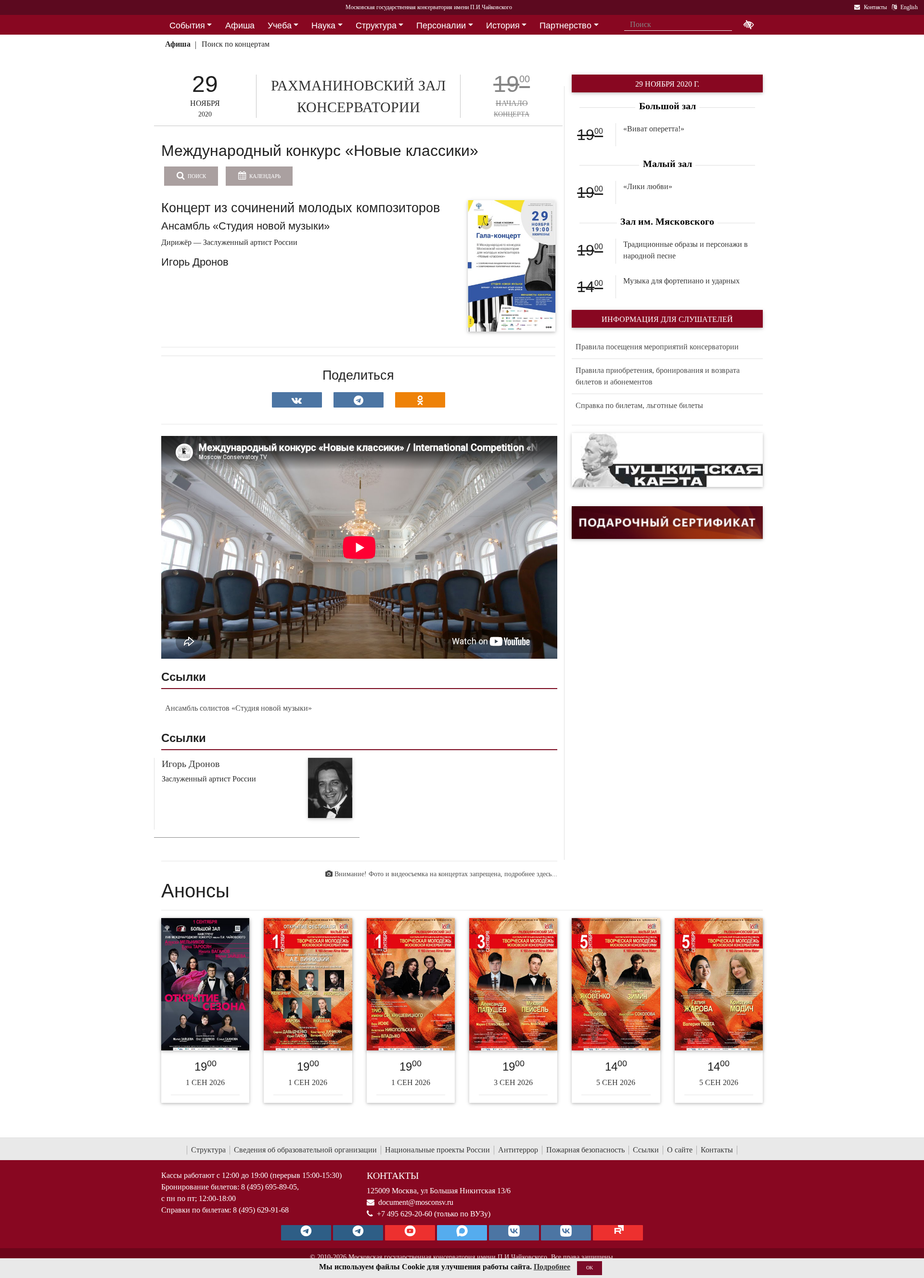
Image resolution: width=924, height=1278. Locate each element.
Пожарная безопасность (585, 1150)
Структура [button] (376, 25)
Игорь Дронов (190, 763)
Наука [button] (323, 25)
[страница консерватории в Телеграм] (306, 1232)
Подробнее (552, 1267)
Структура (208, 1150)
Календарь (264, 176)
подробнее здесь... (530, 874)
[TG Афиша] (358, 1232)
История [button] (503, 25)
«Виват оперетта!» (653, 129)
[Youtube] (410, 1232)
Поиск (196, 176)
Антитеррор (518, 1150)
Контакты (717, 1150)
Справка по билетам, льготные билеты (639, 405)
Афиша (178, 44)
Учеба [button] (280, 25)
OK (589, 1267)
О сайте (680, 1150)
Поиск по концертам (236, 44)
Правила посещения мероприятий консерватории (657, 347)
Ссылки (646, 1150)
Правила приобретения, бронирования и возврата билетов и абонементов (658, 376)
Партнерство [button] (565, 25)
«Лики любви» (647, 186)
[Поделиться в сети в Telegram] (359, 400)
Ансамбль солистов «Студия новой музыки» (238, 708)
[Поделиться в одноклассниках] (420, 400)
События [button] (187, 25)
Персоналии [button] (441, 25)
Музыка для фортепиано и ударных (681, 281)
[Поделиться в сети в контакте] (297, 400)
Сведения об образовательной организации (305, 1150)
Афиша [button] (240, 25)
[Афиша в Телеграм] (618, 1232)
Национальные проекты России (437, 1150)
